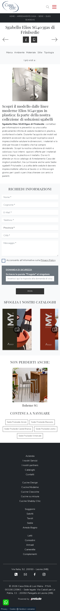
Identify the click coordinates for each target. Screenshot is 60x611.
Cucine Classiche (30, 491)
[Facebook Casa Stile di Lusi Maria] (34, 574)
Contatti (30, 474)
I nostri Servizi (30, 460)
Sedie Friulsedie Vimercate (30, 436)
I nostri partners (30, 465)
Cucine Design (30, 482)
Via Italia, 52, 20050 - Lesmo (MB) (30, 569)
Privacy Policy (48, 260)
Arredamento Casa (26, 16)
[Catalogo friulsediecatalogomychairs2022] (17, 329)
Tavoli (30, 518)
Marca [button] (9, 52)
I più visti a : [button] (30, 60)
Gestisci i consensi (27, 609)
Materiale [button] (31, 52)
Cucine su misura (30, 496)
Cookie (13, 609)
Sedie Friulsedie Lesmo (46, 429)
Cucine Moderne (30, 487)
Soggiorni (30, 509)
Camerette (30, 549)
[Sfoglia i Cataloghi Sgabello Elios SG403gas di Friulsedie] (34, 40)
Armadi (30, 545)
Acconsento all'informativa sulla (30, 260)
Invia (30, 291)
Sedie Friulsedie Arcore (17, 422)
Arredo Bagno (30, 527)
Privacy (4, 609)
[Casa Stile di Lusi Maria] (10, 6)
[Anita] (54, 39)
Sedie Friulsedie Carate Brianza (17, 429)
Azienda (30, 456)
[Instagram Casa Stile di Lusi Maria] (44, 574)
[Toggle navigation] (54, 7)
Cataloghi (30, 469)
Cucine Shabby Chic (30, 501)
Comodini (30, 540)
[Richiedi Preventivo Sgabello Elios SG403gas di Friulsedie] (26, 40)
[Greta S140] (5, 39)
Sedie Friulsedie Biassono (42, 422)
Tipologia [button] (49, 52)
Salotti (30, 513)
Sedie (40, 16)
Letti (30, 535)
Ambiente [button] (19, 52)
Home (12, 16)
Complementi (30, 554)
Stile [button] (40, 52)
